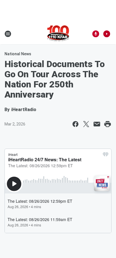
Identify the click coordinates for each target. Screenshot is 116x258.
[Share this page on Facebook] (75, 124)
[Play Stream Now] (106, 33)
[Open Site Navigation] (8, 33)
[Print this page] (107, 124)
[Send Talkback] (95, 33)
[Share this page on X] (86, 124)
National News (18, 54)
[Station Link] (58, 34)
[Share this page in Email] (97, 124)
